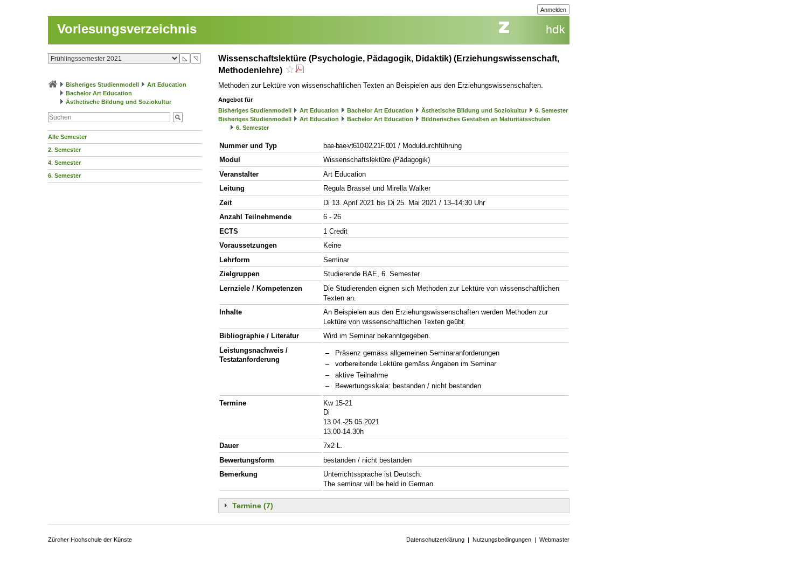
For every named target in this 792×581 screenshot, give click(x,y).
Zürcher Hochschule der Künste (90, 539)
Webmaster (554, 539)
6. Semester (64, 175)
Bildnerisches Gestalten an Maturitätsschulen (486, 119)
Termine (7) (252, 505)
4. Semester (64, 162)
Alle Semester (67, 137)
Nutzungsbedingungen (502, 539)
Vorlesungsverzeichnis (127, 29)
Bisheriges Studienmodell (102, 84)
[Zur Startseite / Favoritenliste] (53, 84)
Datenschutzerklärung (435, 539)
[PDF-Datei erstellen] (299, 70)
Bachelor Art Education (99, 93)
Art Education (166, 84)
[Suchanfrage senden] (178, 117)
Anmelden (553, 9)
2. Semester (64, 149)
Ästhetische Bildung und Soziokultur (118, 102)
